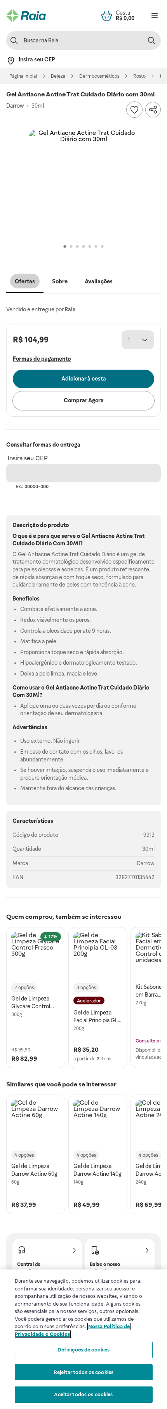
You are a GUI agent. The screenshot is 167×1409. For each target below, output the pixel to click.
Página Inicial (23, 76)
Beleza (58, 76)
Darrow (146, 863)
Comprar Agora (84, 400)
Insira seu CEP (28, 458)
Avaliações (99, 281)
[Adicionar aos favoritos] (134, 109)
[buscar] (151, 40)
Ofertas (25, 281)
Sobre (60, 281)
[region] (83, 1339)
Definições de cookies (83, 1350)
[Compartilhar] (153, 109)
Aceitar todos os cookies (83, 1394)
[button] (83, 184)
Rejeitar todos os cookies (83, 1372)
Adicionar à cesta (83, 378)
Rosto (139, 76)
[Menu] (154, 15)
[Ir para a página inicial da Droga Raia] (26, 15)
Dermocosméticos (99, 76)
